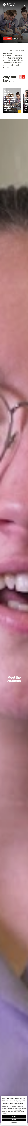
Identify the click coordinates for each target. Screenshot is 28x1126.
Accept (14, 1116)
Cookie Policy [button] (18, 1110)
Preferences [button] (5, 1113)
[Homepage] (9, 5)
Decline (14, 1119)
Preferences (14, 1122)
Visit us (16, 38)
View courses (7, 38)
